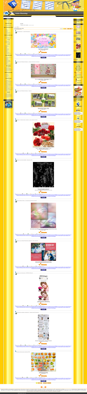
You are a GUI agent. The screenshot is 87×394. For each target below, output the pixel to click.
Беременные (7, 46)
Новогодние (7, 37)
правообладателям (68, 389)
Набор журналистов (8, 94)
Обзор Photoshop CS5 (8, 83)
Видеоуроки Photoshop (9, 24)
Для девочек (7, 41)
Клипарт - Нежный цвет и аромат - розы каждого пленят (27, 119)
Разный (7, 76)
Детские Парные (8, 42)
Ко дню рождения (8, 60)
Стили (6, 29)
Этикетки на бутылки (8, 68)
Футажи (7, 33)
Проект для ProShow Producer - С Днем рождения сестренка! (28, 61)
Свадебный (7, 75)
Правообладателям (8, 96)
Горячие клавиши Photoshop (9, 87)
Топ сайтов (7, 97)
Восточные (7, 53)
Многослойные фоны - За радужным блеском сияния (27, 200)
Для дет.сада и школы (8, 70)
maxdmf (32, 84)
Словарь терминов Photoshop (8, 80)
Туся (34, 153)
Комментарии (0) (40, 84)
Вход (10, 16)
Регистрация (7, 16)
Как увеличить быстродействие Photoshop (9, 88)
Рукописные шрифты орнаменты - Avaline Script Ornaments (28, 312)
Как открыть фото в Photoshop (8, 86)
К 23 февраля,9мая (8, 61)
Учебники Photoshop (8, 25)
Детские (7, 56)
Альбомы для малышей (9, 57)
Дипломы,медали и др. (9, 69)
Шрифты (7, 31)
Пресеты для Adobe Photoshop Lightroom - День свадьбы (27, 240)
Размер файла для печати (9, 81)
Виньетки (7, 58)
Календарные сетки (8, 64)
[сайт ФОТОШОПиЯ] (78, 95)
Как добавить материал (9, 95)
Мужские (7, 36)
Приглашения (7, 67)
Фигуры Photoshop (20, 266)
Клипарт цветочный (20, 153)
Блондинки (7, 45)
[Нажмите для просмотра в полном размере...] (43, 47)
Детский (7, 74)
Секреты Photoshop (8, 90)
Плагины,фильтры (8, 32)
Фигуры (7, 30)
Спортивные (7, 49)
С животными (7, 52)
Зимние (7, 51)
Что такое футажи (8, 84)
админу (77, 100)
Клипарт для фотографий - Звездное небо (77, 59)
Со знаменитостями (8, 38)
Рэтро (6, 47)
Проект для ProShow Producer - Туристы (24, 90)
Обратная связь (8, 93)
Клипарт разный (20, 377)
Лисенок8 (34, 377)
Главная (5, 16)
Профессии (7, 50)
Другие (7, 63)
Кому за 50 (7, 48)
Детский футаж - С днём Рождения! (23, 31)
